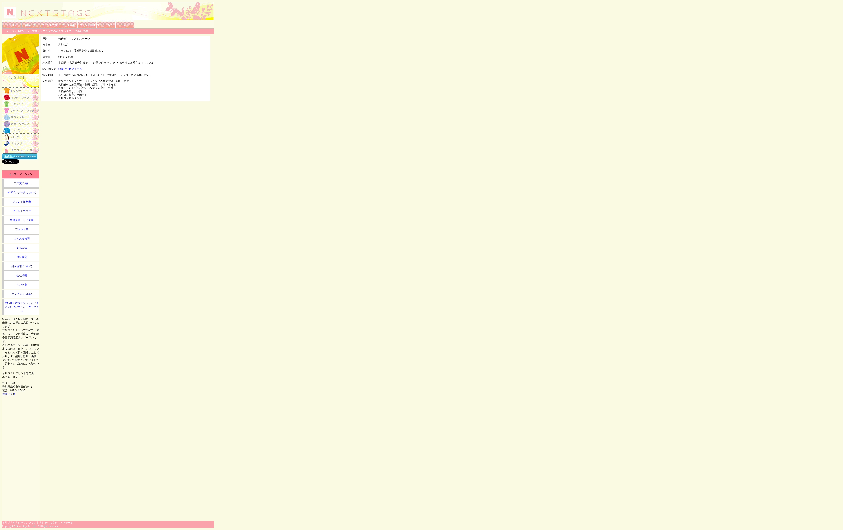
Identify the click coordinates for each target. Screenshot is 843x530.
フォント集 (21, 229)
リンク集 (21, 284)
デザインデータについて (21, 192)
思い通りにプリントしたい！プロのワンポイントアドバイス (22, 307)
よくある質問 (22, 238)
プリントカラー (22, 210)
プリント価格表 (22, 201)
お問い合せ (8, 394)
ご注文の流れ (22, 183)
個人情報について (21, 266)
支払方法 (21, 247)
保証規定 (21, 257)
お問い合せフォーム (70, 68)
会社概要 (21, 275)
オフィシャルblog (21, 293)
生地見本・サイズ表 (22, 220)
